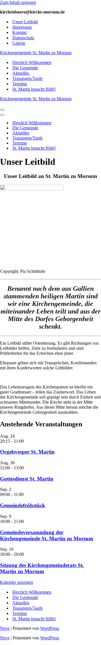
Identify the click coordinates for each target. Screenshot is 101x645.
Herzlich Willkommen (31, 62)
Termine (19, 83)
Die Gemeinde (25, 67)
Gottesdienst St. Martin (26, 479)
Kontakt (19, 32)
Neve (5, 628)
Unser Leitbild (25, 21)
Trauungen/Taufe (27, 78)
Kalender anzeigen (16, 582)
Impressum (22, 27)
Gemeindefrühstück (22, 505)
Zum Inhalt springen (18, 2)
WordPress (49, 628)
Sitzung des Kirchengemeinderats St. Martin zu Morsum (42, 568)
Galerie (18, 43)
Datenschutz (23, 37)
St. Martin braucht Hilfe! (34, 89)
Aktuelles (20, 73)
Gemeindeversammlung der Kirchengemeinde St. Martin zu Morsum (46, 535)
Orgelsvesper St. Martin (27, 452)
